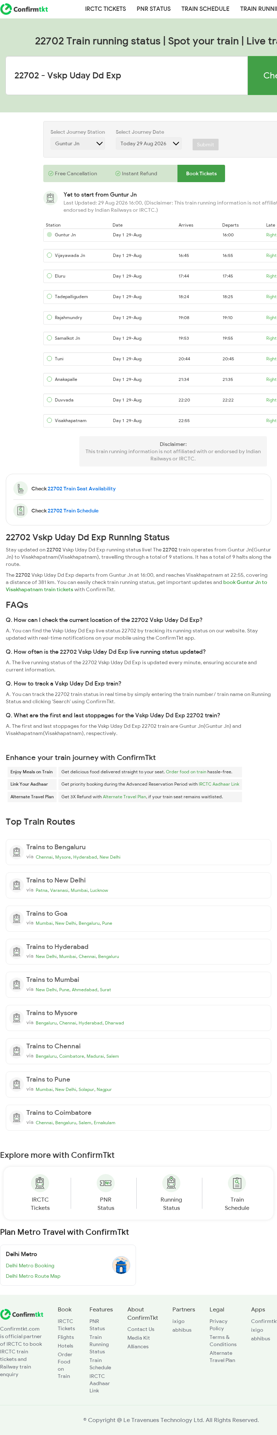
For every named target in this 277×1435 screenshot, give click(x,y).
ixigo (178, 1321)
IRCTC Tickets (105, 9)
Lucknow (99, 890)
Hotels (65, 1346)
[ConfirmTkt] (21, 1313)
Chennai (44, 857)
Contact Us (140, 1329)
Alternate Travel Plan (124, 796)
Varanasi (59, 890)
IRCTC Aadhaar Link (219, 784)
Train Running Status (99, 1344)
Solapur (86, 1089)
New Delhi (110, 857)
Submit (205, 144)
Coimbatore (71, 1056)
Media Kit (138, 1338)
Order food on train (186, 771)
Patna (42, 890)
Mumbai (79, 890)
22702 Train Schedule (73, 511)
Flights (66, 1337)
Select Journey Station (77, 132)
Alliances (138, 1346)
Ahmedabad (84, 989)
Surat (105, 989)
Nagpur (104, 1089)
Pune (107, 923)
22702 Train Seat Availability (82, 488)
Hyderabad (85, 857)
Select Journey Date (140, 132)
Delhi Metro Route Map (33, 1276)
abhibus (182, 1330)
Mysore (63, 857)
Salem (112, 1056)
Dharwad (114, 1023)
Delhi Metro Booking (30, 1265)
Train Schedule (205, 9)
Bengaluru (89, 923)
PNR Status (154, 9)
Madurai (95, 1056)
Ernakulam (104, 1122)
